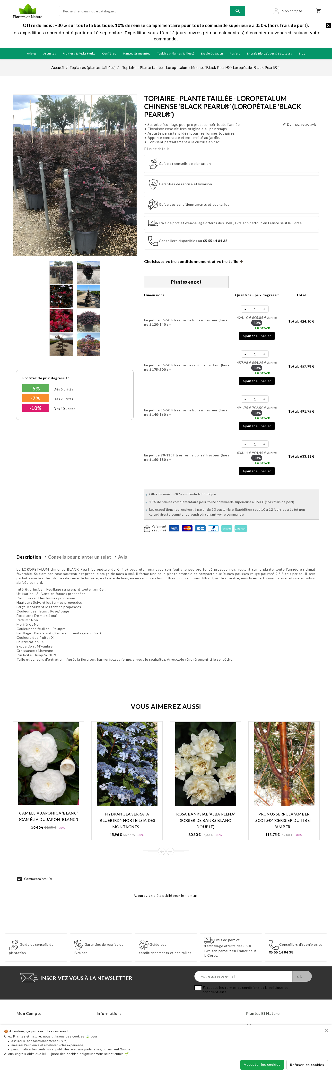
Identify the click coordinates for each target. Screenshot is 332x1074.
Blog (302, 53)
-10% (35, 408)
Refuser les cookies (307, 1065)
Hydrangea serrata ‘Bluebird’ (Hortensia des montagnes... (127, 820)
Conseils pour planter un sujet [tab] (79, 557)
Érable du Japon (212, 53)
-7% (35, 398)
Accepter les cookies (262, 1064)
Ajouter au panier (257, 336)
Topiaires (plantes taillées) (175, 53)
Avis (122, 557)
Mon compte (29, 1013)
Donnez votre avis (299, 124)
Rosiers (235, 53)
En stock (262, 328)
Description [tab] (29, 557)
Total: (301, 321)
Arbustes (49, 53)
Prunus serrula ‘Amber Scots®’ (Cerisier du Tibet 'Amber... (284, 820)
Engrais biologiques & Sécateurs (269, 53)
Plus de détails (157, 149)
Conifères (109, 53)
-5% (35, 388)
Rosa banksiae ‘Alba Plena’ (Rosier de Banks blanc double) (205, 820)
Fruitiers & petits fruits (79, 53)
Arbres (31, 53)
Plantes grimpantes (136, 53)
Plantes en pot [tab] (186, 282)
